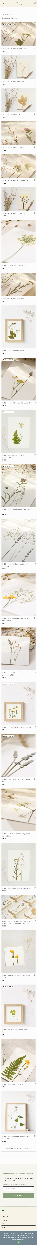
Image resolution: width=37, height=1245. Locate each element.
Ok (19, 1242)
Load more (18, 1153)
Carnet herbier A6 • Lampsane (12, 82)
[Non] (35, 1238)
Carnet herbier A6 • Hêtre (10, 114)
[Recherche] (31, 3)
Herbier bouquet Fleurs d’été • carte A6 (15, 403)
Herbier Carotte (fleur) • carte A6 (13, 266)
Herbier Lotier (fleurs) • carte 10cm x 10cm (16, 727)
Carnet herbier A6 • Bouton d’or (13, 213)
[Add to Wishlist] (35, 48)
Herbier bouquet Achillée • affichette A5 (15, 888)
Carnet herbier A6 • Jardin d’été (12, 299)
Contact (4, 1220)
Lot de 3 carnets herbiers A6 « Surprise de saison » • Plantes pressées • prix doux (16, 922)
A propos (4, 1216)
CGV (2, 1224)
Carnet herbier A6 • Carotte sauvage (14, 180)
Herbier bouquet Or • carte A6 (12, 1084)
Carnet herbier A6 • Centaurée (12, 147)
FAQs (3, 1227)
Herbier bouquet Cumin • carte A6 (13, 351)
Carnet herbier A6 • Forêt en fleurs (14, 49)
